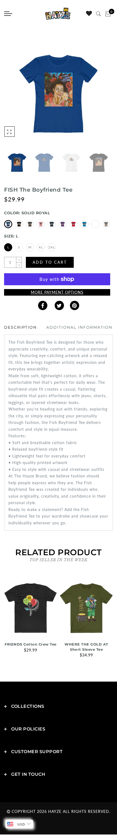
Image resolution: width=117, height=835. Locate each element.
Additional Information (79, 327)
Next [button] (96, 97)
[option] (58, 93)
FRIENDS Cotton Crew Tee (31, 644)
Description (20, 327)
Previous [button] (14, 96)
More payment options (57, 292)
